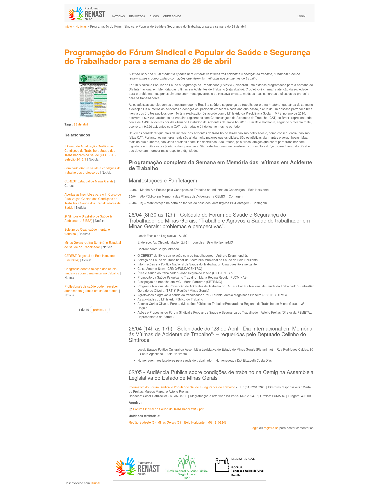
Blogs (154, 16)
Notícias (118, 16)
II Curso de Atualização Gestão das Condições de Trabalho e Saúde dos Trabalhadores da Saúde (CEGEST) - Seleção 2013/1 (90, 152)
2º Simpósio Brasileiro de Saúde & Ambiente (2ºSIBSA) (88, 218)
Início (68, 26)
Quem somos (172, 16)
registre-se (271, 428)
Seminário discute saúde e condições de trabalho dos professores (92, 170)
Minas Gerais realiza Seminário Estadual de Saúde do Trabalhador (92, 244)
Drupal (95, 483)
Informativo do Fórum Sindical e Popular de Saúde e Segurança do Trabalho (182, 387)
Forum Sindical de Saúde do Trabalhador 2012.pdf (168, 409)
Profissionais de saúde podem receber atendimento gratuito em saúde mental (91, 288)
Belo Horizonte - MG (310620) (205, 422)
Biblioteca (137, 16)
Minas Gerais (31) (169, 422)
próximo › (99, 309)
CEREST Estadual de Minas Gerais (88, 181)
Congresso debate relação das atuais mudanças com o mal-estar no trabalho (91, 271)
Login (301, 16)
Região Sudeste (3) (142, 422)
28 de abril (81, 124)
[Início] (89, 13)
